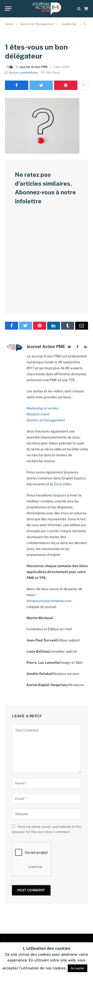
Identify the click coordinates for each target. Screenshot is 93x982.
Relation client (38, 414)
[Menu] (8, 8)
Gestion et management (46, 420)
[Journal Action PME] (46, 8)
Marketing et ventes (42, 408)
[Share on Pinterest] (65, 85)
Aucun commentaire (23, 72)
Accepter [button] (77, 968)
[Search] (79, 8)
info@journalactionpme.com (49, 601)
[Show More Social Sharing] (83, 85)
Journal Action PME (34, 67)
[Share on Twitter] (41, 85)
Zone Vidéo (62, 484)
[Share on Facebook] (16, 85)
